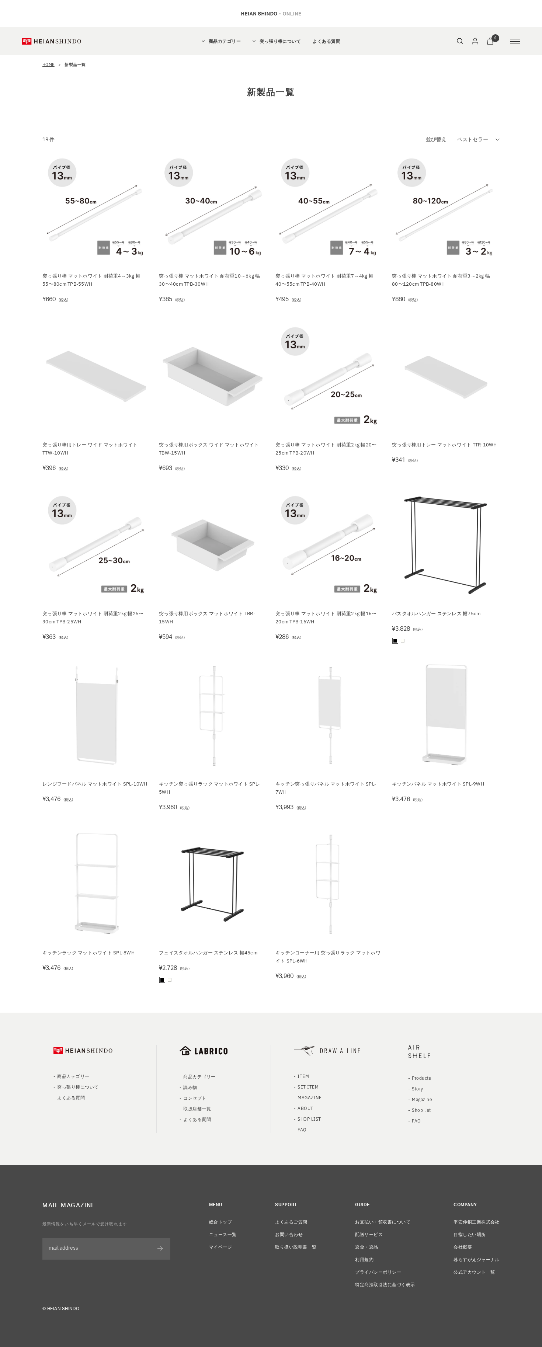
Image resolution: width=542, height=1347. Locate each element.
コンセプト (194, 1097)
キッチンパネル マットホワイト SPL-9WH (438, 783)
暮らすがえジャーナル (477, 1259)
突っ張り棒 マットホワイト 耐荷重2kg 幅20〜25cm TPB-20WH (326, 448)
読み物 (190, 1087)
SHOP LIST (309, 1118)
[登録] (160, 1248)
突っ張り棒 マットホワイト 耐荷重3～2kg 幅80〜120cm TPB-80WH (441, 279)
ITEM (303, 1076)
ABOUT (305, 1108)
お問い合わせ (289, 1234)
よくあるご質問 (291, 1221)
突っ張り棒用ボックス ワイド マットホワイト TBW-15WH (209, 448)
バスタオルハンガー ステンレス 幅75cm (436, 613)
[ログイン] (475, 41)
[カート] (490, 41)
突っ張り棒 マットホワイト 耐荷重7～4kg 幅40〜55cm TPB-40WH (324, 279)
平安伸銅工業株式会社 (477, 1221)
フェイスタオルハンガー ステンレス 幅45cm (208, 952)
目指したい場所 (470, 1234)
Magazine (422, 1099)
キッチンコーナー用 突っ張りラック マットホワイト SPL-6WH (328, 956)
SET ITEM (308, 1086)
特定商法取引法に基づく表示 (385, 1284)
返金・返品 (366, 1246)
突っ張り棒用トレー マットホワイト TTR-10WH (444, 444)
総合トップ (220, 1221)
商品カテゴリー (225, 41)
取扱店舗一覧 (197, 1108)
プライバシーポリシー (378, 1271)
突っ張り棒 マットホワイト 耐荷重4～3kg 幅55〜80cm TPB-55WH (91, 279)
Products (421, 1078)
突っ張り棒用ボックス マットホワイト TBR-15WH (207, 617)
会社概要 (463, 1246)
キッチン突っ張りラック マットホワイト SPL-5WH (209, 787)
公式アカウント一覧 (474, 1271)
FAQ (302, 1129)
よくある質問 (326, 41)
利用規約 (364, 1259)
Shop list (421, 1110)
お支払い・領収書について (382, 1221)
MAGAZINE (310, 1097)
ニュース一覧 (223, 1234)
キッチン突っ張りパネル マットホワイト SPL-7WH (325, 787)
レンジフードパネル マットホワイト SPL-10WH (94, 783)
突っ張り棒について (280, 41)
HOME (48, 64)
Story (417, 1088)
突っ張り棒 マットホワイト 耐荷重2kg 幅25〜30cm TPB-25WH (93, 617)
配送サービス (369, 1234)
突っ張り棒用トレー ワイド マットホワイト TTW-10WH (90, 448)
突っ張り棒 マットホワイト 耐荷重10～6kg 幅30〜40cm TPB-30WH (209, 279)
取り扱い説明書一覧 (295, 1246)
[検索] (460, 41)
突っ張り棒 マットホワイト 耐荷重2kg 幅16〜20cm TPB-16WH (326, 617)
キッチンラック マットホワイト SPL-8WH (88, 952)
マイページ (220, 1246)
